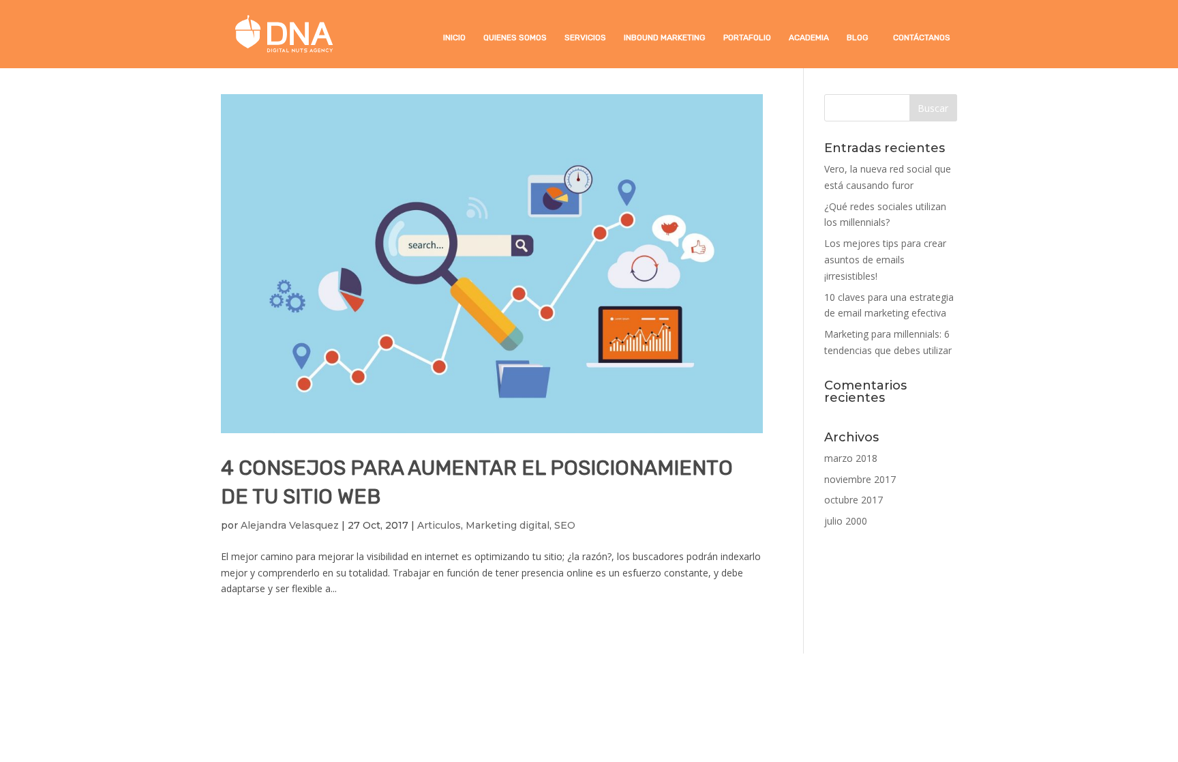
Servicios (585, 37)
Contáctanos (921, 37)
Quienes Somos (515, 37)
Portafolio (747, 37)
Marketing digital (507, 525)
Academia (809, 37)
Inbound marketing (665, 37)
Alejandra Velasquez (290, 525)
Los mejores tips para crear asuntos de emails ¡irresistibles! (885, 259)
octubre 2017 (853, 499)
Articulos (439, 525)
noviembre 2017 (860, 479)
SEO (564, 525)
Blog (858, 37)
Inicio (454, 37)
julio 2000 (845, 520)
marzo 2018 (850, 458)
